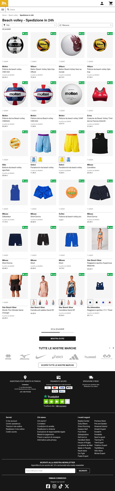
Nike (4, 164)
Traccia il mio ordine (14, 426)
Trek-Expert (98, 442)
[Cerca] (8, 9)
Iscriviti (83, 470)
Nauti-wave (82, 450)
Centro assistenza (13, 423)
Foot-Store (82, 431)
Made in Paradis (84, 448)
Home (4, 15)
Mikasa (90, 164)
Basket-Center (83, 421)
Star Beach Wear (94, 260)
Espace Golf (83, 429)
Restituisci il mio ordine (15, 429)
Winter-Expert (99, 453)
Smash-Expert (100, 429)
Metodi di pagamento (45, 434)
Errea (89, 115)
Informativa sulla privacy (46, 439)
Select (33, 164)
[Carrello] (111, 3)
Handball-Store (84, 439)
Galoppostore (83, 434)
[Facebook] (48, 486)
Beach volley (13, 15)
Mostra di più (57, 338)
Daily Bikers (82, 423)
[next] (113, 348)
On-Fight (81, 453)
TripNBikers (99, 448)
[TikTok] (60, 486)
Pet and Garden (100, 423)
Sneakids (98, 434)
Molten (5, 66)
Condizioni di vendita (45, 426)
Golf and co (82, 437)
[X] (67, 486)
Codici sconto (11, 431)
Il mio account (11, 421)
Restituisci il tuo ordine (91, 386)
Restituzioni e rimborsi (46, 429)
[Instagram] (54, 486)
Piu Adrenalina (93, 307)
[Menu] (2, 9)
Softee (61, 213)
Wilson (33, 66)
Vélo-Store (98, 450)
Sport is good (99, 437)
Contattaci (25, 384)
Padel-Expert (83, 456)
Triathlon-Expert (100, 445)
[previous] (109, 348)
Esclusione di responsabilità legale (51, 431)
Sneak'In (97, 431)
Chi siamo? (41, 421)
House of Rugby (84, 442)
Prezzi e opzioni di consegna (48, 437)
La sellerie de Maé (85, 445)
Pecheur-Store (100, 421)
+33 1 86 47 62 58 (25, 392)
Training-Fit (98, 439)
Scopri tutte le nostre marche (57, 365)
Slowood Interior (100, 426)
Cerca (12, 9)
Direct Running (84, 426)
